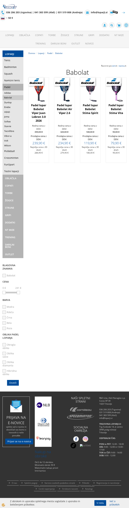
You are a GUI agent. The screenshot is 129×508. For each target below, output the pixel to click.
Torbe (52, 35)
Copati (39, 35)
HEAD (7, 111)
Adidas (7, 92)
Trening (40, 43)
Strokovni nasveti (70, 488)
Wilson (7, 145)
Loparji (9, 35)
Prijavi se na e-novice (19, 441)
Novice (89, 43)
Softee (7, 121)
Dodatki (104, 35)
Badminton (10, 67)
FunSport (9, 164)
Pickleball (9, 151)
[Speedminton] (80, 416)
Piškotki (85, 483)
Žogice (65, 35)
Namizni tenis (12, 80)
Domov (31, 53)
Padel (7, 87)
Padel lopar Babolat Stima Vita (116, 109)
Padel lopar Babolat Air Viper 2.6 (64, 109)
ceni (114, 65)
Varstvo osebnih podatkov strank (60, 483)
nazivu (122, 65)
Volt (6, 140)
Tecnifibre (9, 131)
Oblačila (24, 35)
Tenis (7, 60)
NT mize (119, 35)
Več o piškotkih (115, 503)
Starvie (7, 126)
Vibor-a (7, 135)
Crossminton (11, 157)
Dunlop (8, 102)
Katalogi (89, 488)
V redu (100, 502)
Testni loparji (11, 171)
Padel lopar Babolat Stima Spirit (90, 109)
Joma (6, 116)
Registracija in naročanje (107, 483)
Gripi (91, 35)
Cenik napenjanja (47, 488)
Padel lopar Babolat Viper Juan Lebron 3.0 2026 (38, 112)
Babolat (8, 97)
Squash (8, 73)
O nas (14, 483)
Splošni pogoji (30, 483)
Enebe (7, 107)
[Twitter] (85, 439)
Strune (78, 35)
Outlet (75, 43)
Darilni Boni (58, 43)
